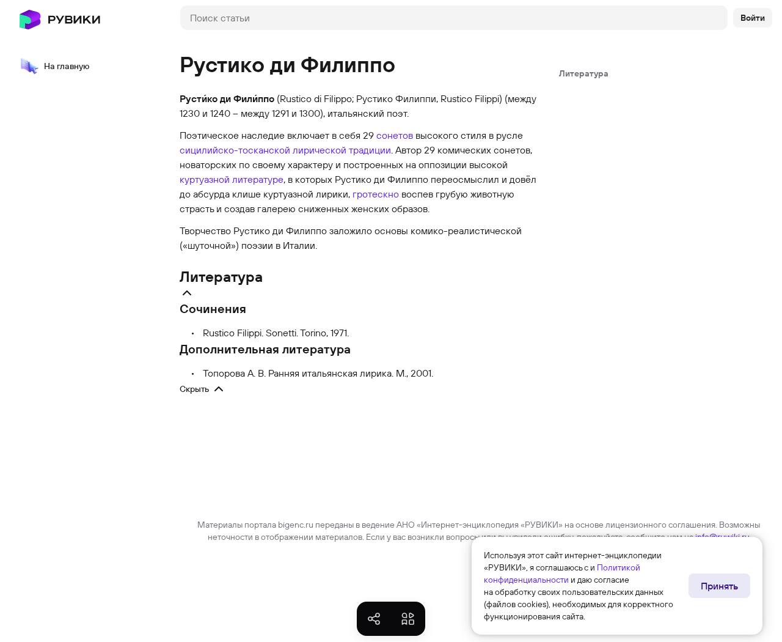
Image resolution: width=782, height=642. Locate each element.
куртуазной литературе (231, 179)
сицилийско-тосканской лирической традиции (285, 150)
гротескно (376, 194)
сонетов (394, 135)
